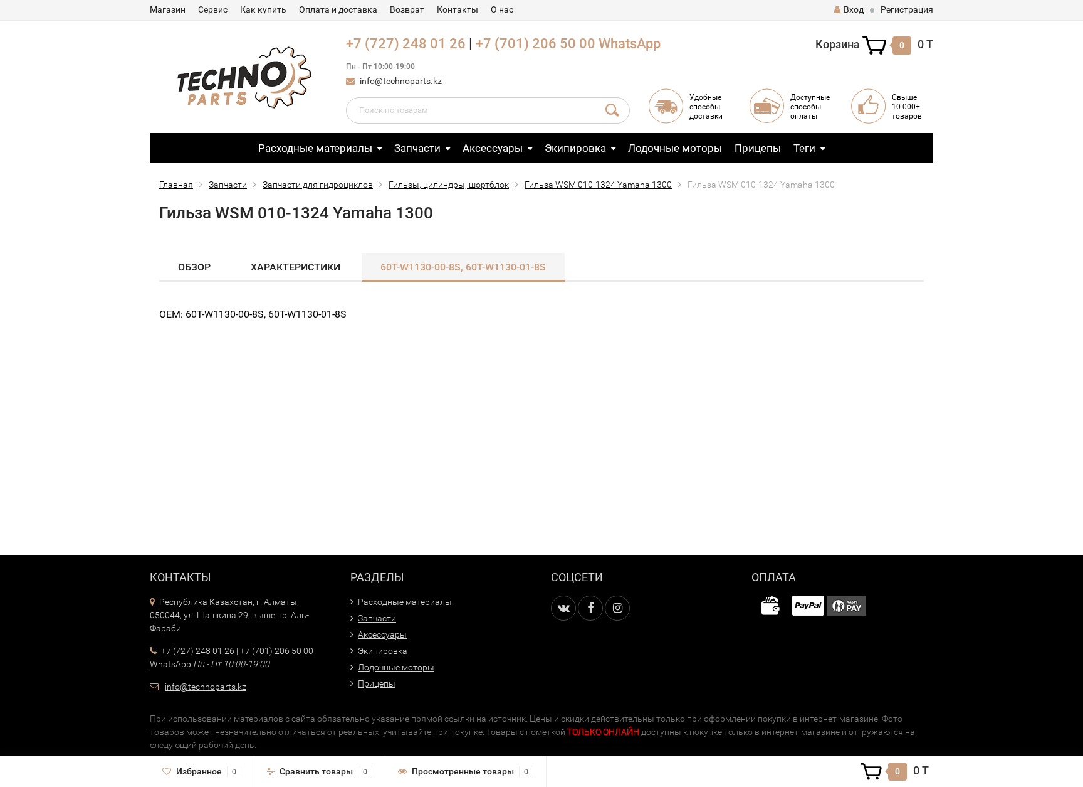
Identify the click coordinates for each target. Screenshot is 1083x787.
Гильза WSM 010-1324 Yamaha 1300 (598, 184)
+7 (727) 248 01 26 (406, 43)
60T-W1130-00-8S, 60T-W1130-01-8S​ (463, 267)
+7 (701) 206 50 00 (535, 43)
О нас (502, 9)
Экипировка (575, 148)
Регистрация (907, 9)
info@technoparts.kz (401, 81)
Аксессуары (493, 148)
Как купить (263, 9)
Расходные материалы (315, 148)
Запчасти (417, 148)
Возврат (407, 9)
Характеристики (295, 267)
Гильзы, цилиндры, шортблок (449, 184)
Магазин (168, 9)
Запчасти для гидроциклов (318, 184)
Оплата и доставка (338, 9)
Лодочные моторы (675, 148)
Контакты (457, 9)
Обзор (194, 267)
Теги (804, 148)
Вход (854, 9)
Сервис (213, 9)
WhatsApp (630, 43)
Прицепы (758, 148)
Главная (176, 184)
